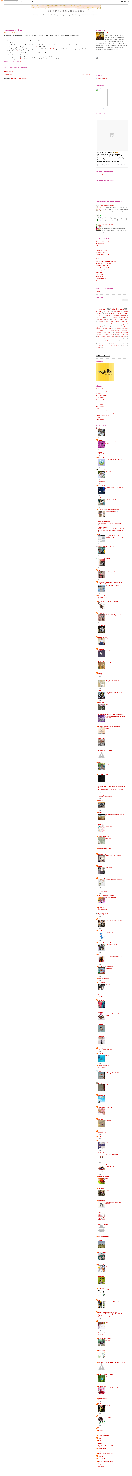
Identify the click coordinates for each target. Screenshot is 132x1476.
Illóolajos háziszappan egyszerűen (113, 429)
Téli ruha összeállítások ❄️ (111, 511)
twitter (101, 330)
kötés (122, 319)
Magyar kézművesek (103, 1065)
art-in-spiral (101, 1200)
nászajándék (117, 323)
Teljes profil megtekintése (105, 52)
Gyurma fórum (99, 402)
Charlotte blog (100, 397)
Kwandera (101, 954)
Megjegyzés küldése (9, 71)
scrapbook (107, 315)
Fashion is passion (103, 1224)
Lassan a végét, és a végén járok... (113, 1254)
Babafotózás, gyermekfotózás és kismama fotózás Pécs (111, 787)
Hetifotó (100, 1240)
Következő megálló (102, 597)
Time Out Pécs (99, 283)
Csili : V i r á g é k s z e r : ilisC (106, 895)
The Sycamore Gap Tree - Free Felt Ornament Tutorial (113, 459)
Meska (97, 408)
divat (100, 315)
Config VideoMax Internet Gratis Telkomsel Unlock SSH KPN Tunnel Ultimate (114, 537)
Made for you (101, 931)
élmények (117, 312)
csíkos (108, 336)
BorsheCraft (101, 595)
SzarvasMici (101, 481)
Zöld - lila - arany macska (111, 944)
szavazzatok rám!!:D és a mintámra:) (113, 1278)
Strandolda (107, 1055)
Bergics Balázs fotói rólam (103, 248)
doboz (113, 336)
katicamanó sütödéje (103, 1176)
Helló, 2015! (108, 838)
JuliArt (100, 691)
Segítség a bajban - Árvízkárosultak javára (109, 1446)
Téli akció (107, 1322)
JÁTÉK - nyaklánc (109, 1290)
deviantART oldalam (101, 400)
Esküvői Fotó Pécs (103, 527)
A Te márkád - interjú (101, 246)
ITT (8, 43)
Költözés (100, 674)
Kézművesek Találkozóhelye (103, 263)
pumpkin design (102, 637)
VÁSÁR (107, 1190)
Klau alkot (101, 1036)
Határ (106, 1242)
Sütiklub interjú (100, 281)
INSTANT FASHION (103, 1131)
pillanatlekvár (106, 343)
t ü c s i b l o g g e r (103, 774)
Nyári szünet (108, 1096)
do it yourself (124, 317)
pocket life (119, 328)
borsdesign (101, 1443)
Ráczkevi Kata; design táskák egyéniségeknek (110, 714)
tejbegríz (100, 1119)
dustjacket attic (102, 854)
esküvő (100, 319)
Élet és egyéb (101, 1048)
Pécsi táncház (99, 417)
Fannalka (100, 1321)
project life (125, 328)
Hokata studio (102, 470)
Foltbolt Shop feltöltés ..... (111, 572)
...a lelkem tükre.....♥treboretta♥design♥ (108, 509)
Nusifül (100, 812)
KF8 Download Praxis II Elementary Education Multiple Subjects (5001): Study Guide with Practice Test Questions (111, 529)
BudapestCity (99, 393)
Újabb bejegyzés (8, 74)
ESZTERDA (101, 625)
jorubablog (101, 1054)
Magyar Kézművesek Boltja (105, 1461)
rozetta (125, 343)
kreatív (107, 325)
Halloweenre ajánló (109, 1166)
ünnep (119, 313)
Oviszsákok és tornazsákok (111, 752)
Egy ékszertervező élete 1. (111, 897)
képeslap (112, 340)
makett (108, 342)
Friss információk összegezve (14, 33)
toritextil (100, 824)
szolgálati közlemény (120, 315)
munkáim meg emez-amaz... (105, 1137)
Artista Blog (101, 878)
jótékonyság (116, 319)
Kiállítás (107, 728)
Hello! (106, 1178)
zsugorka (124, 321)
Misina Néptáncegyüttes (102, 411)
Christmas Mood (109, 932)
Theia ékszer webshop (104, 1236)
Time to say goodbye (103, 850)
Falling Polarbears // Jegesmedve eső (113, 879)
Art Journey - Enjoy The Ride (112, 1073)
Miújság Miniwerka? (103, 1435)
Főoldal (46, 74)
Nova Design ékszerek (104, 795)
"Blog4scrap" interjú (101, 250)
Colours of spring (109, 1001)
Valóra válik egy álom (110, 662)
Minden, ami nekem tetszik (105, 1164)
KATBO (100, 428)
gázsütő (110, 338)
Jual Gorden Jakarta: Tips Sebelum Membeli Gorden (110, 523)
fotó (100, 313)
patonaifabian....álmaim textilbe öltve (108, 890)
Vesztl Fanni (101, 498)
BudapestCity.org (100, 252)
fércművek (101, 661)
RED (106, 638)
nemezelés (126, 342)
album (107, 321)
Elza (99, 534)
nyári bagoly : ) (108, 1417)
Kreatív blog (101, 1433)
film (101, 323)
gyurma (105, 338)
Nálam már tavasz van (110, 499)
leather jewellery (123, 340)
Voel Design (101, 1466)
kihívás (125, 338)
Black (106, 1037)
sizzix (113, 325)
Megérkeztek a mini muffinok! (112, 1154)
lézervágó (104, 342)
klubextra (102, 340)
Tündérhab (101, 1152)
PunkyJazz (101, 1288)
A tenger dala (108, 764)
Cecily (106, 704)
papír (123, 323)
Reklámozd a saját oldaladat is (103, 108)
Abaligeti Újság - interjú (102, 241)
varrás (112, 313)
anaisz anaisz (101, 738)
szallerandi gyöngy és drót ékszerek (107, 943)
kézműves (106, 323)
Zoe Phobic (101, 1441)
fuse (102, 338)
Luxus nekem (108, 867)
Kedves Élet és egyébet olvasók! (105, 1049)
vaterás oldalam (20, 59)
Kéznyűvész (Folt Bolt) (102, 265)
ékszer (98, 311)
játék (108, 312)
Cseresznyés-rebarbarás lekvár (112, 1388)
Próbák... (100, 1024)
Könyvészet (101, 1451)
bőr (98, 336)
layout (117, 340)
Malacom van (108, 984)
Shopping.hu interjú (101, 278)
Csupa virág (108, 471)
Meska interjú (99, 272)
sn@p (102, 345)
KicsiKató (100, 440)
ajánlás (126, 312)
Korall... (107, 1214)
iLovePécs (100, 994)
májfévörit (107, 560)
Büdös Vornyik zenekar (102, 395)
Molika (100, 1083)
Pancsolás (107, 1025)
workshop (98, 328)
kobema (100, 1212)
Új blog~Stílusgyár (102, 914)
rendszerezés (119, 343)
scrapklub (124, 327)
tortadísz (111, 345)
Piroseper (100, 1456)
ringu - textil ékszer (103, 978)
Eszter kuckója (102, 1252)
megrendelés (99, 327)
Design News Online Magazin (104, 257)
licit (127, 319)
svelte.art (100, 1416)
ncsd (112, 321)
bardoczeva (101, 673)
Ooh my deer (101, 1000)
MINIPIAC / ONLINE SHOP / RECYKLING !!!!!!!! (111, 1362)
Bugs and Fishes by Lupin (105, 458)
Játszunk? (103, 215)
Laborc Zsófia (102, 1459)
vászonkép (125, 345)
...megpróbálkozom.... (103, 891)
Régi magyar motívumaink (105, 966)
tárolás (115, 345)
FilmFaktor (100, 996)
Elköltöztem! (101, 1334)
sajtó (127, 323)
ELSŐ (16, 51)
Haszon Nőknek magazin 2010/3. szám (106, 261)
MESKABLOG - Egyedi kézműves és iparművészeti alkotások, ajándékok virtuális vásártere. (110, 1313)
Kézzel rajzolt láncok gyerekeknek (113, 615)
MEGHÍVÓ (108, 1142)
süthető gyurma (117, 309)
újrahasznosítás (99, 347)
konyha (107, 340)
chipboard (105, 328)
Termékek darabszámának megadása (106, 1317)
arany (117, 334)
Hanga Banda (99, 404)
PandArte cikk (99, 274)
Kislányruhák (108, 1364)
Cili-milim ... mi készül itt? (105, 1107)
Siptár (99, 1404)
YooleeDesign (101, 982)
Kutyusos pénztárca (109, 548)
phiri (99, 1141)
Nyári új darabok (109, 1376)
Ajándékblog (101, 1095)
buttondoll (101, 919)
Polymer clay (101, 1350)
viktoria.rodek (108, 826)
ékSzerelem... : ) (102, 1188)
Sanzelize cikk (100, 276)
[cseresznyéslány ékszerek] (102, 106)
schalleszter (101, 649)
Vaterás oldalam (100, 419)
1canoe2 (113, 334)
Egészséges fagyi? (102, 1132)
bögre (127, 334)
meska (106, 313)
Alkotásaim (101, 702)
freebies (97, 338)
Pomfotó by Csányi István (102, 415)
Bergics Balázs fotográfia (102, 391)
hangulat (126, 313)
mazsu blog (101, 800)
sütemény (115, 317)
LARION (100, 570)
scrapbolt (98, 345)
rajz (111, 323)
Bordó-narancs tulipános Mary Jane (113, 956)
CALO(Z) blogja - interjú (102, 254)
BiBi (99, 1300)
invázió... (107, 626)
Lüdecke (100, 1012)
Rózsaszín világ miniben (104, 1338)
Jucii (99, 1438)
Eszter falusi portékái (104, 521)
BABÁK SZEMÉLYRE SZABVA (113, 920)
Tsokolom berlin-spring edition (105, 796)
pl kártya (113, 343)
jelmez (121, 338)
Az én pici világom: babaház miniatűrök (109, 726)
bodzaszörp (108, 1120)
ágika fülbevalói (102, 1398)
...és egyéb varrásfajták (104, 558)
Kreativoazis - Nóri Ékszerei (105, 1374)
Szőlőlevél (107, 603)
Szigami (100, 452)
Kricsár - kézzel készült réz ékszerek (108, 601)
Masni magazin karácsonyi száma (104, 270)
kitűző (97, 317)
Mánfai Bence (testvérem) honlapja (105, 413)
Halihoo (100, 1400)
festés (122, 336)
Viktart (100, 762)
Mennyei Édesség (102, 1386)
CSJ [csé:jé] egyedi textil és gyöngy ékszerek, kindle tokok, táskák (110, 583)
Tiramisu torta (108, 968)
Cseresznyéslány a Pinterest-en (104, 174)
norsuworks (101, 1276)
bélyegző (122, 334)
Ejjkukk (100, 866)
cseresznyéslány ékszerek (102, 88)
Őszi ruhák (107, 1405)
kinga (108, 32)
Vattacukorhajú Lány (103, 836)
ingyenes (116, 338)
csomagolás (103, 336)
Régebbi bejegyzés (86, 74)
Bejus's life (101, 907)
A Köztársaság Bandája (102, 389)
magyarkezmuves (102, 1067)
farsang (117, 336)
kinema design (102, 678)
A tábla (107, 1084)
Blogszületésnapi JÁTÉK (107, 205)
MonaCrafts (101, 1264)
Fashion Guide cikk (101, 259)
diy (103, 317)
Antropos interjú (100, 243)
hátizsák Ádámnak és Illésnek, (112, 1302)
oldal (110, 328)
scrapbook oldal (115, 327)
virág (120, 345)
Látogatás (107, 1340)
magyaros (107, 319)
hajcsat (109, 317)
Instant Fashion (100, 406)
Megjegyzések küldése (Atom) (19, 78)
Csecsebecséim (102, 1333)
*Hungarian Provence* (104, 848)
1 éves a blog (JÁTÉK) (107, 224)
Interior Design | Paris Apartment (113, 855)
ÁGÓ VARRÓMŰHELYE (105, 750)
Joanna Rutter (102, 485)
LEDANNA (101, 613)
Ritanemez (101, 1428)
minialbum (106, 327)
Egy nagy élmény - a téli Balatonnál (113, 585)
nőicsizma (100, 321)
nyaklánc (99, 343)
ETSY (35, 47)
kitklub (97, 340)
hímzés (118, 325)
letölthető (98, 342)
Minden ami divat (103, 913)
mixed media (119, 342)
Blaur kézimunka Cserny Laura (106, 546)
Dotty (99, 1464)
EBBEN (51, 49)
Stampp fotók (108, 650)
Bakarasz (100, 1430)
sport (106, 345)
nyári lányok (108, 1108)
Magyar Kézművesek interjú (103, 267)
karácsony (100, 325)
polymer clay (101, 309)
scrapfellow (117, 321)
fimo (126, 336)
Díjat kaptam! (108, 1266)
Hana (99, 1071)
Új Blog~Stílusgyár (102, 909)
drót (97, 323)
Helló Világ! (101, 453)
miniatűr (113, 342)
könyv (124, 325)
